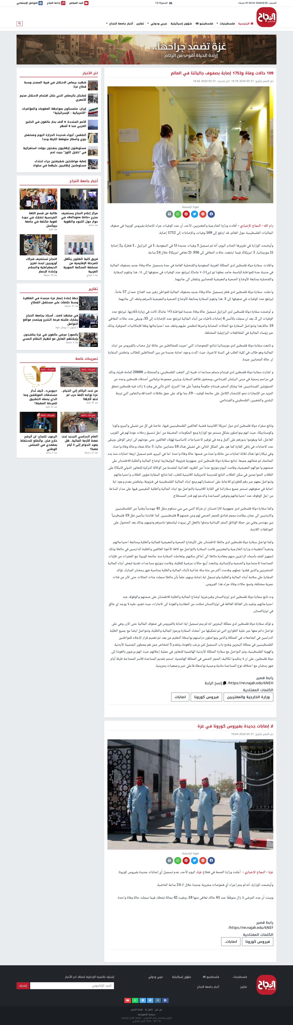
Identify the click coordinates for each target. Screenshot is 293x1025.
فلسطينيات (227, 23)
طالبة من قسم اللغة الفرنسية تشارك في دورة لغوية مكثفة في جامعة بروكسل (39, 219)
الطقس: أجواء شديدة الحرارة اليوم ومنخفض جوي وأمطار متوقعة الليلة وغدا (55, 137)
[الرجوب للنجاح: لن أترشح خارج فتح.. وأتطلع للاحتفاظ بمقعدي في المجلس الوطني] (38, 422)
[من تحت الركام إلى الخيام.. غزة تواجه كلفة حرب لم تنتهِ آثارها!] (79, 376)
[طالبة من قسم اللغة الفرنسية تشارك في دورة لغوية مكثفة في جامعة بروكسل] (38, 199)
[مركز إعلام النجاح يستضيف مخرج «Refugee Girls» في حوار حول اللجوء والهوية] (79, 199)
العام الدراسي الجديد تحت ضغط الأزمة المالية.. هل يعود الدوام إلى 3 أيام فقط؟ (80, 442)
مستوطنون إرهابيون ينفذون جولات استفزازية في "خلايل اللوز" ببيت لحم (54, 150)
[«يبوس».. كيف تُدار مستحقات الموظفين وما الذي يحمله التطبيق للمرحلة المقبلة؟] (38, 376)
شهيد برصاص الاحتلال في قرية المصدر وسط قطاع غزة (55, 84)
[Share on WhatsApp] (177, 214)
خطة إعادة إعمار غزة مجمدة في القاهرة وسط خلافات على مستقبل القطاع (50, 300)
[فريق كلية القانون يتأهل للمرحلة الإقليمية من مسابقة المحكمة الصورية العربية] (79, 244)
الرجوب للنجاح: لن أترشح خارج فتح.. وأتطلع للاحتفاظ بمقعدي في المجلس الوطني (38, 442)
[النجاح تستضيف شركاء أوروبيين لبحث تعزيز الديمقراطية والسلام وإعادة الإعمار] (38, 244)
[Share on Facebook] (211, 214)
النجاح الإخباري (266, 17)
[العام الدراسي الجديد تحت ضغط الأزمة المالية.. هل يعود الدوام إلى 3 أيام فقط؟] (79, 422)
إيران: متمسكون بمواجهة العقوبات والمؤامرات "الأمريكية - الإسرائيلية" (54, 111)
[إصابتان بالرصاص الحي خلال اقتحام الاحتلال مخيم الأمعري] (93, 98)
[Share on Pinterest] (186, 214)
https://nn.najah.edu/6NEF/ (250, 927)
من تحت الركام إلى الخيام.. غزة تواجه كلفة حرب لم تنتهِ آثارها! (79, 395)
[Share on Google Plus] (202, 214)
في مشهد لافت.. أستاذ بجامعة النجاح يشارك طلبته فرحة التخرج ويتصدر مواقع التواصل (50, 319)
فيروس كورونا (206, 697)
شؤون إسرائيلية (181, 23)
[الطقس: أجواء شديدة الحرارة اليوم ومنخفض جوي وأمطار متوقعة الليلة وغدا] (93, 138)
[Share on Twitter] (194, 214)
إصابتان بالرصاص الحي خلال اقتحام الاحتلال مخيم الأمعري (53, 98)
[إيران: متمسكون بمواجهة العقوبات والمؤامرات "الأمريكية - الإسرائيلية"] (93, 111)
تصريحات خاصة (86, 358)
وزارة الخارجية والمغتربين (248, 697)
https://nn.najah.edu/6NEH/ (250, 683)
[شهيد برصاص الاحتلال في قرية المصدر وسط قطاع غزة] (93, 85)
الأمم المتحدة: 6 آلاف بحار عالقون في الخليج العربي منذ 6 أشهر (56, 124)
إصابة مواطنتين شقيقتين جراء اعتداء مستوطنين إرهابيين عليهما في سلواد (59, 163)
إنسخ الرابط (214, 683)
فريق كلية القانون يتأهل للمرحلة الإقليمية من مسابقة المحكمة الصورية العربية (80, 265)
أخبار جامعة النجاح (120, 23)
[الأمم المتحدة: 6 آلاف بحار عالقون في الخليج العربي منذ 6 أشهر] (93, 124)
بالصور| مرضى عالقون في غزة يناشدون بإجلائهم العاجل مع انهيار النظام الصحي (50, 337)
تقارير (140, 23)
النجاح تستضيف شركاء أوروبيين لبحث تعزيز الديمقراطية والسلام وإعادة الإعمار (41, 265)
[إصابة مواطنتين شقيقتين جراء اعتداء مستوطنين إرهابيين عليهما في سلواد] (93, 164)
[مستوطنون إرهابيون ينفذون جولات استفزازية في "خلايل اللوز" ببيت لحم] (93, 151)
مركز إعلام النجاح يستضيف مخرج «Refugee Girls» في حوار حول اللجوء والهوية (79, 217)
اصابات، (231, 941)
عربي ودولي (158, 23)
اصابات (180, 697)
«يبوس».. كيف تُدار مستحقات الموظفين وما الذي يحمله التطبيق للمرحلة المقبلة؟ (40, 397)
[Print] (169, 214)
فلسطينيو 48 (204, 23)
